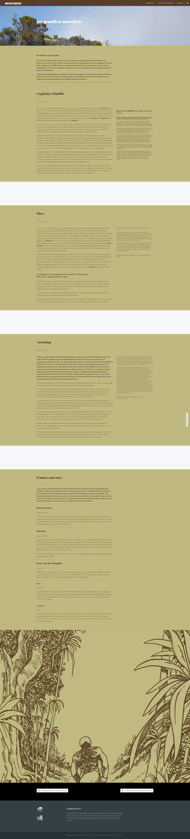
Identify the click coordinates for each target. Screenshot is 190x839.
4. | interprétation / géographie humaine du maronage (138, 790)
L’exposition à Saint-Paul (165, 3)
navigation (150, 3)
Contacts (180, 3)
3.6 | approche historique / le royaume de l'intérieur (53, 790)
